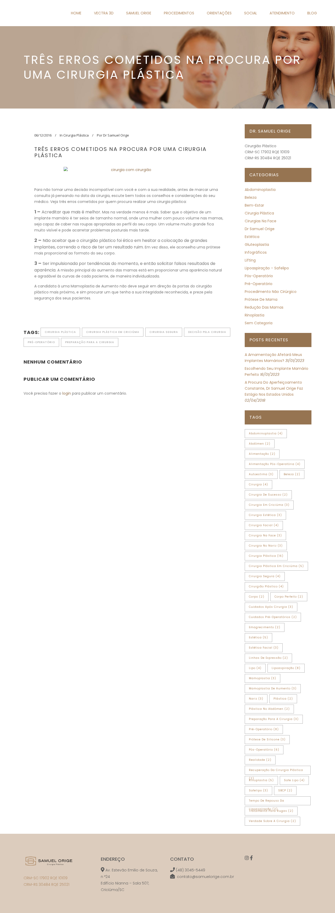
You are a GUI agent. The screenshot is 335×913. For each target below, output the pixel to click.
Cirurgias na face (260, 221)
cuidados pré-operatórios (273, 617)
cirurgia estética (265, 515)
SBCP (285, 790)
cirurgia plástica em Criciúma (112, 332)
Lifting (250, 260)
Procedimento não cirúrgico (271, 291)
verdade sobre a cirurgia (272, 821)
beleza (250, 197)
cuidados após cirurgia (271, 607)
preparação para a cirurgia (89, 342)
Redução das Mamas (264, 307)
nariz (256, 699)
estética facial (263, 648)
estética (258, 637)
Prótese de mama (261, 299)
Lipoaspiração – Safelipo (267, 268)
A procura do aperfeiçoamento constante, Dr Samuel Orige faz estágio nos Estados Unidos (274, 388)
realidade (260, 760)
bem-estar (254, 205)
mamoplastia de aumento (273, 688)
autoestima (261, 474)
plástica (283, 699)
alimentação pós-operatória (274, 464)
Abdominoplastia (260, 189)
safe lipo (294, 780)
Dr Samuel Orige (260, 228)
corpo (256, 597)
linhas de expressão (268, 658)
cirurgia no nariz (266, 546)
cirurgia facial (264, 525)
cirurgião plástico (266, 586)
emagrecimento (264, 627)
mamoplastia (262, 678)
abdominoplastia (266, 433)
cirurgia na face (265, 535)
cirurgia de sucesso (268, 495)
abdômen (259, 444)
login (66, 393)
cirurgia (258, 484)
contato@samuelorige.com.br (205, 876)
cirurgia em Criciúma (269, 505)
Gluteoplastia (257, 244)
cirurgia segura (163, 332)
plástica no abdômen (269, 709)
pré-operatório (41, 342)
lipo (255, 668)
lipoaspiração (286, 668)
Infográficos (256, 252)
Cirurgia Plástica (76, 135)
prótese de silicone (267, 739)
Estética (252, 236)
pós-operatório (259, 276)
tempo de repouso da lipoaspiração (266, 802)
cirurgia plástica (60, 332)
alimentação (262, 454)
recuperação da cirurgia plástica (276, 771)
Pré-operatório (258, 283)
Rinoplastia (254, 315)
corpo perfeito (289, 597)
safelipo (258, 790)
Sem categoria (258, 323)
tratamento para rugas (271, 811)
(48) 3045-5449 (190, 870)
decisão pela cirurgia (207, 332)
